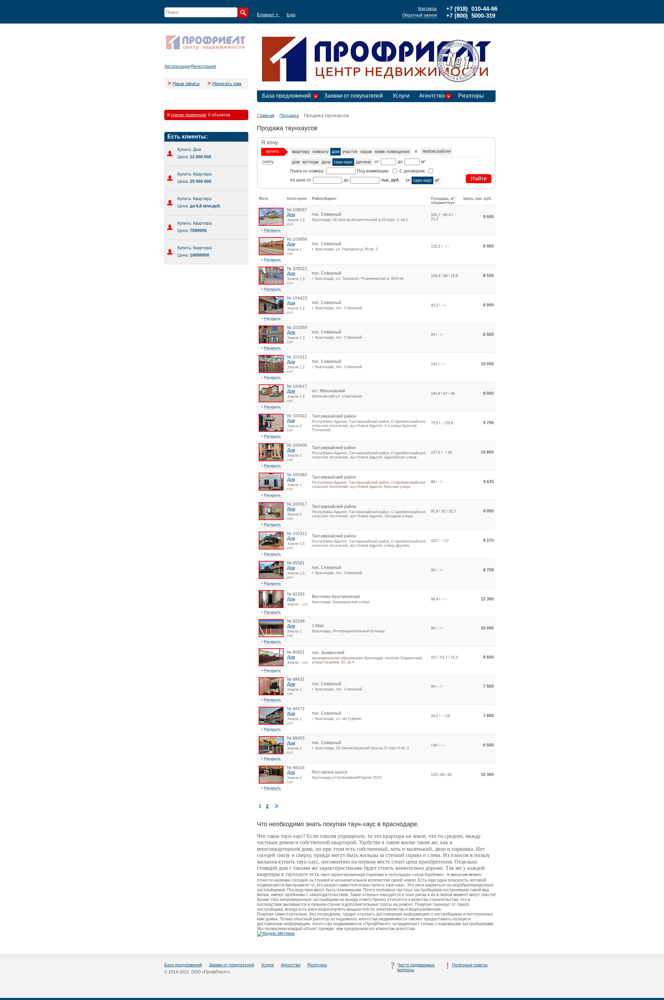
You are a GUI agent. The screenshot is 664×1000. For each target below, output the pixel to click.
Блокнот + (268, 14)
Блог (291, 14)
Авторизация (177, 66)
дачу (326, 162)
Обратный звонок (419, 15)
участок (349, 151)
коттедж (311, 162)
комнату (321, 151)
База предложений (286, 96)
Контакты (427, 8)
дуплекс (363, 162)
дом (335, 151)
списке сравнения (188, 115)
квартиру (301, 151)
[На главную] (205, 49)
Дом (291, 214)
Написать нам (226, 83)
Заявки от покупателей (353, 96)
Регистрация (203, 66)
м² (437, 180)
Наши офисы (186, 83)
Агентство (432, 96)
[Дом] (271, 224)
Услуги (401, 96)
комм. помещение (392, 151)
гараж (366, 151)
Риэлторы (471, 96)
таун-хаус (343, 162)
